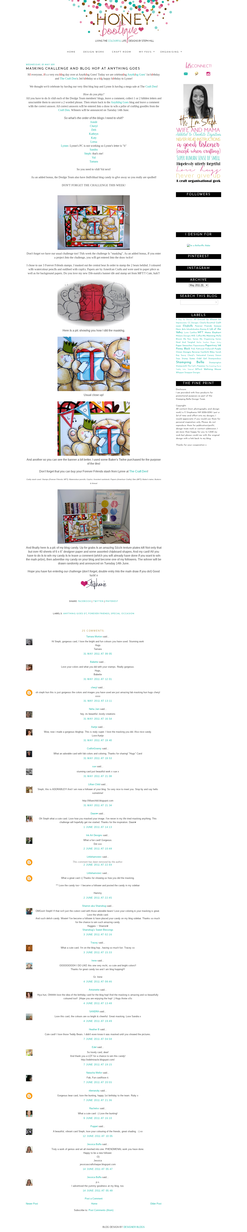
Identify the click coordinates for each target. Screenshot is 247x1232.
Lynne (64, 145)
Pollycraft (209, 349)
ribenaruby (94, 1090)
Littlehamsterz (94, 856)
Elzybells (188, 326)
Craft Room (121, 52)
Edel (94, 1047)
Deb (93, 129)
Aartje (94, 727)
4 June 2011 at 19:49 (98, 1021)
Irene (94, 960)
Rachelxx (94, 1108)
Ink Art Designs (94, 835)
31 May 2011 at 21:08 (98, 776)
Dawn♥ (94, 813)
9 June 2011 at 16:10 (98, 1118)
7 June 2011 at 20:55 (98, 1082)
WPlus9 (198, 369)
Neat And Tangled (185, 342)
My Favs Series (190, 339)
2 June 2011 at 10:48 (98, 848)
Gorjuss (217, 326)
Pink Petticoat (197, 349)
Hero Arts (181, 329)
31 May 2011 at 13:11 (98, 700)
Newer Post (32, 1203)
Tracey (94, 942)
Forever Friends (99, 614)
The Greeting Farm (213, 366)
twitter (98, 601)
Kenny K (204, 329)
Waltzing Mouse (212, 369)
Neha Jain (94, 709)
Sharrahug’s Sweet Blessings (97, 929)
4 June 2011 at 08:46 (98, 981)
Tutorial (191, 369)
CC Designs (193, 323)
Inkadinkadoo (192, 329)
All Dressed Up (201, 320)
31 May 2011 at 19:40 (98, 740)
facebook (84, 601)
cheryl (94, 687)
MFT (200, 332)
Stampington (215, 363)
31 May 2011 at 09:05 (98, 653)
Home (71, 52)
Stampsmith (181, 366)
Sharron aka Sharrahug (94, 906)
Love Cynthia (190, 333)
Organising (169, 52)
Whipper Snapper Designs (188, 373)
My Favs (145, 52)
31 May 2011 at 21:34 (98, 805)
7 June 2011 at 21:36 (98, 1100)
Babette (94, 662)
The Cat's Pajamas (196, 366)
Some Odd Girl (198, 359)
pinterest (112, 601)
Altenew (213, 320)
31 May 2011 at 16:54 (98, 718)
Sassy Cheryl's (188, 355)
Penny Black (183, 348)
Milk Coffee (196, 336)
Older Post (155, 1203)
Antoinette (94, 989)
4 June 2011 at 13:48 (98, 1003)
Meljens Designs (183, 336)
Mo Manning (209, 336)
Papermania (199, 346)
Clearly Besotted (207, 323)
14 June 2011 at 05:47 (98, 1169)
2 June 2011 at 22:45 (98, 897)
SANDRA (94, 1011)
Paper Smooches (184, 345)
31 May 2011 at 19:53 (98, 758)
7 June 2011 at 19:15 (98, 1064)
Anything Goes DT (75, 614)
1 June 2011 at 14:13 (98, 827)
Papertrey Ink (213, 345)
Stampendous (214, 359)
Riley (212, 352)
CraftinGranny (94, 748)
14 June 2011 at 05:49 (98, 1190)
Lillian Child (94, 784)
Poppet (94, 1126)
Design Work (93, 52)
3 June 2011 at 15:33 (98, 952)
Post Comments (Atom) (101, 1210)
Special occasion (122, 614)
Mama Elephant (213, 332)
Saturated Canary (205, 355)
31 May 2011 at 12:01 (98, 679)
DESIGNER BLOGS (134, 1227)
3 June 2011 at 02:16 (98, 934)
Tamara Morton (94, 636)
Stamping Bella (190, 362)
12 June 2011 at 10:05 (98, 1136)
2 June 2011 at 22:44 (98, 864)
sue (94, 766)
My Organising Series (210, 339)
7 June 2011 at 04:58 (98, 1039)
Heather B (94, 1029)
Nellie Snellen (203, 342)
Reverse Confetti (200, 352)
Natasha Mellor (94, 1072)
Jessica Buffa (94, 1144)
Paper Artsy (215, 342)
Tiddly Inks (181, 369)
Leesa (93, 141)
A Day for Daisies (184, 319)
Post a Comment (94, 1198)
